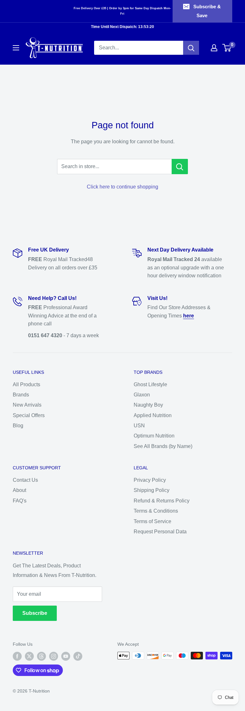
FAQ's (19, 500)
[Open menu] (16, 47)
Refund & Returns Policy (161, 500)
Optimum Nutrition (154, 435)
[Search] (191, 48)
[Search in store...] (180, 166)
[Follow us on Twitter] (29, 656)
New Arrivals (27, 405)
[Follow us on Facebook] (17, 656)
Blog (18, 425)
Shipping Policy (151, 490)
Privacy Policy (150, 480)
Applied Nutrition (153, 415)
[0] (227, 48)
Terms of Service (152, 521)
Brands (21, 394)
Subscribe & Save (207, 11)
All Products (26, 384)
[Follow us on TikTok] (77, 656)
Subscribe (34, 613)
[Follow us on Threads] (41, 656)
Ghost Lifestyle (150, 384)
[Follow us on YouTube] (65, 656)
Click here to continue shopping (122, 186)
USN (139, 425)
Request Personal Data (160, 531)
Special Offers (29, 415)
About (19, 490)
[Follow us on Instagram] (53, 656)
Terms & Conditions (156, 511)
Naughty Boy (148, 405)
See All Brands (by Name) (163, 446)
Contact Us (25, 480)
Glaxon (142, 394)
